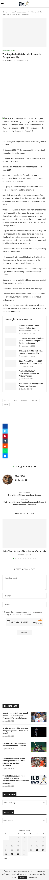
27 (43, 850)
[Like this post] (15, 467)
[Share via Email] (5, 455)
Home (5, 12)
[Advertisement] (24, 89)
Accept (22, 878)
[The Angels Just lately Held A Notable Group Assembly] (10, 353)
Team (6, 404)
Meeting (24, 400)
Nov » (6, 858)
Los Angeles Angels (19, 12)
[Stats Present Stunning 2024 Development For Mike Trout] (10, 363)
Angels (6, 400)
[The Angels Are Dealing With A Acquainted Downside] (10, 386)
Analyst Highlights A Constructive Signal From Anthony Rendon (29, 373)
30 (18, 854)
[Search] (46, 4)
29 (12, 854)
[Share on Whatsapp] (5, 450)
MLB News (8, 60)
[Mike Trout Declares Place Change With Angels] (24, 533)
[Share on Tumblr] (5, 441)
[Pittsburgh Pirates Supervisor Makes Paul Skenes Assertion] (38, 747)
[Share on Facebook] (5, 426)
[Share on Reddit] (5, 445)
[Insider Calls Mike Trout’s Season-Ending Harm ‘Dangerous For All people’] (10, 329)
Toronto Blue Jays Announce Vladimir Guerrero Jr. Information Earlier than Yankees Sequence (16, 779)
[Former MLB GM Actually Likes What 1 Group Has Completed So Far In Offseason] (10, 342)
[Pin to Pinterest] (5, 436)
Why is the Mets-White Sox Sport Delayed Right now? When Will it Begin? (16, 730)
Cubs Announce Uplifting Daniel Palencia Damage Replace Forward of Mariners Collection (15, 715)
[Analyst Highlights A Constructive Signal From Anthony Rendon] (10, 375)
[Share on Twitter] (5, 431)
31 (24, 854)
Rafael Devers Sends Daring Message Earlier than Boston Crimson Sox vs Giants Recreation (14, 762)
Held (15, 400)
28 (6, 854)
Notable (35, 400)
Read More (33, 877)
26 (37, 850)
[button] (5, 539)
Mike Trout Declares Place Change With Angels (24, 551)
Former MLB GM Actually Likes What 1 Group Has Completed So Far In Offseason (31, 340)
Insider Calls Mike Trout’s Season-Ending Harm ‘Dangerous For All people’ (29, 328)
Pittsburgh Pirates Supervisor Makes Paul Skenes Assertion (14, 744)
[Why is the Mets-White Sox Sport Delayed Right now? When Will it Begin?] (38, 732)
